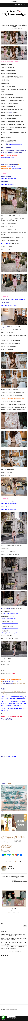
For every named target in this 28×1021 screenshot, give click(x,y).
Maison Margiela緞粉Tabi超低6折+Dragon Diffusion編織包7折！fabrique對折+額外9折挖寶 (13, 939)
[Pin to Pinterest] (19, 861)
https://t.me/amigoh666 (19, 683)
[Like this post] (16, 861)
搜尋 (2, 923)
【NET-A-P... (14, 908)
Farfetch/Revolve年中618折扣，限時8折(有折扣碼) (12, 951)
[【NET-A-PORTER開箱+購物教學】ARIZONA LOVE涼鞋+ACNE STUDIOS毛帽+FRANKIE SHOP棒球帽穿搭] (14, 898)
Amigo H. (11, 28)
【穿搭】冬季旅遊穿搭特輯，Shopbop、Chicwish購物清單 (19, 838)
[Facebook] (15, 5)
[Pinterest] (18, 5)
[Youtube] (19, 5)
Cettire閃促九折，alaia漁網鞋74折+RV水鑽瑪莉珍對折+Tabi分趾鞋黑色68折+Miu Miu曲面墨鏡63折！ (13, 947)
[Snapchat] (22, 5)
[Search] (26, 5)
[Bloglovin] (21, 5)
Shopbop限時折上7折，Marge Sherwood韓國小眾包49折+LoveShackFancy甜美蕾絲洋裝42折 (13, 935)
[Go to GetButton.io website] (3, 1019)
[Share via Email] (20, 861)
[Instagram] (16, 5)
